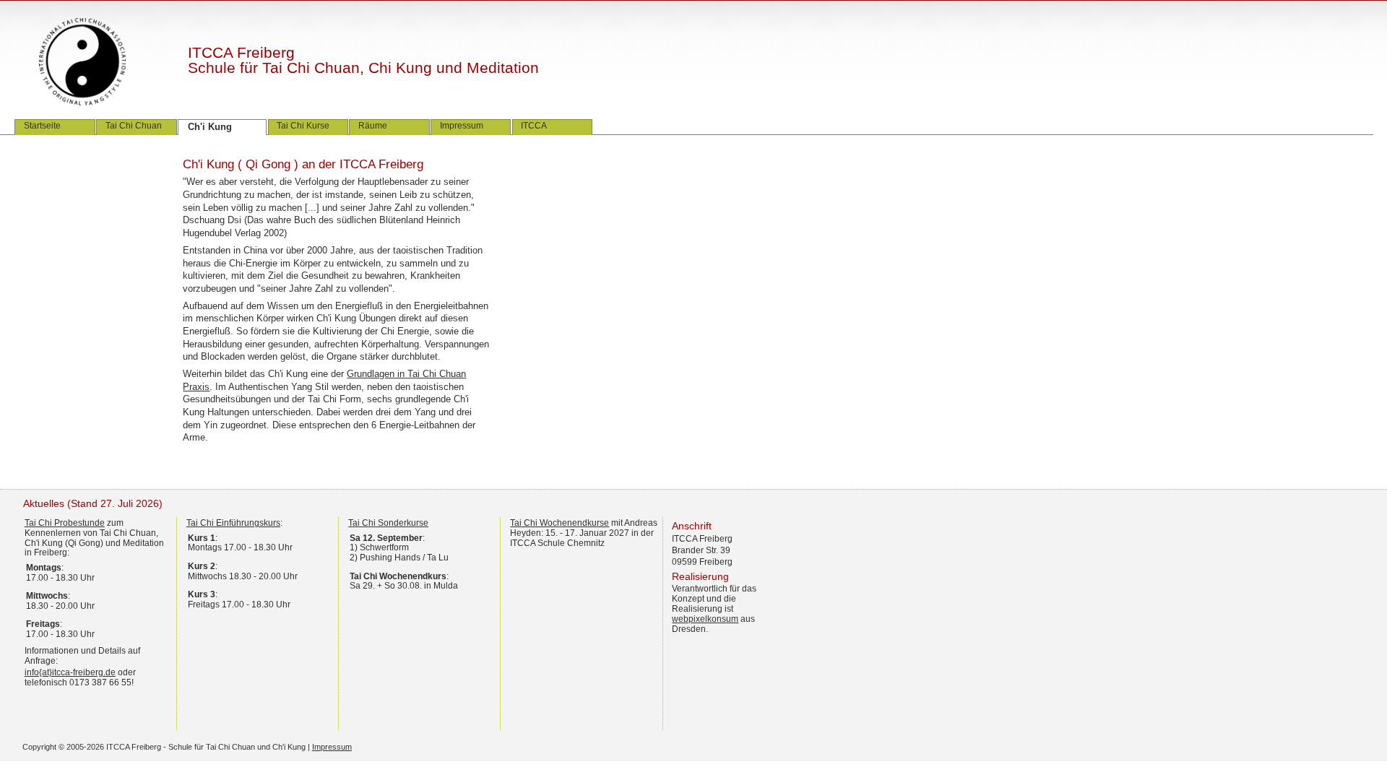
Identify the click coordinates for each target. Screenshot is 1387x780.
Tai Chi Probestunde (65, 523)
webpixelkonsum (705, 619)
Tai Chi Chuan (133, 125)
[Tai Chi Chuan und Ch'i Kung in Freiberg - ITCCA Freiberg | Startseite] (97, 63)
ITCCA (534, 125)
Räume (372, 125)
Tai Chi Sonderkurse (388, 523)
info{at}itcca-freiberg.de (70, 672)
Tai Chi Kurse (303, 125)
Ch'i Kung (210, 126)
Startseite (42, 125)
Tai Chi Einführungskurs (233, 523)
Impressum (461, 125)
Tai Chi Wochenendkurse (559, 523)
